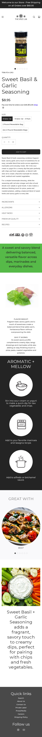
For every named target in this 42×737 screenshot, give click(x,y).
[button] (15, 68)
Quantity (6, 137)
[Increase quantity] (13, 142)
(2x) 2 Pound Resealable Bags (15, 130)
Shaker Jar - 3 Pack (22, 119)
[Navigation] (2, 16)
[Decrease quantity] (4, 142)
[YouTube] (23, 729)
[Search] (34, 16)
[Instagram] (18, 729)
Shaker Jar (7, 119)
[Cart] (39, 16)
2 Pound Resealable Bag (13, 124)
